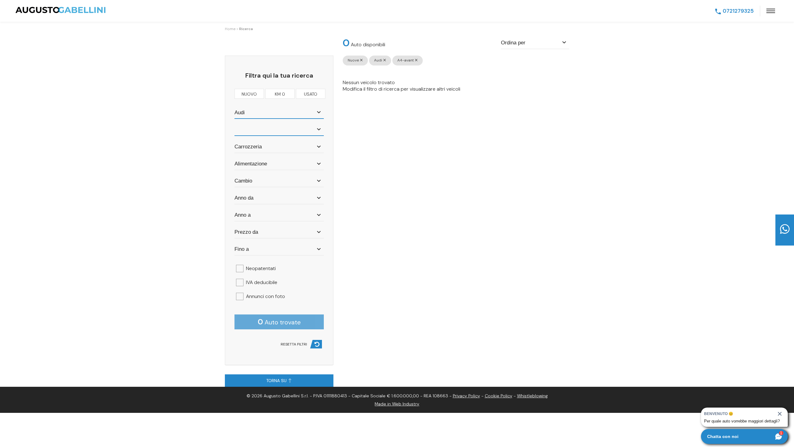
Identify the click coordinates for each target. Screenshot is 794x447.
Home (230, 28)
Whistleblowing (532, 396)
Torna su (277, 380)
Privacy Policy (466, 396)
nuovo (249, 94)
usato (310, 94)
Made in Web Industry (397, 404)
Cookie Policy (498, 396)
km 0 (280, 94)
